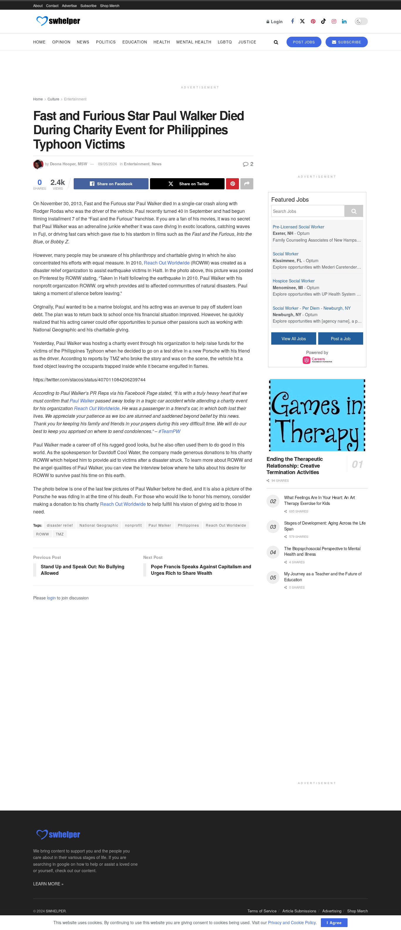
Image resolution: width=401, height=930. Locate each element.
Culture (53, 98)
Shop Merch (109, 5)
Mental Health (193, 42)
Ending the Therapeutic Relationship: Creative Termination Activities (295, 465)
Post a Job (341, 338)
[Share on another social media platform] (246, 183)
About (38, 5)
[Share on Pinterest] (232, 183)
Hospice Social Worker (294, 281)
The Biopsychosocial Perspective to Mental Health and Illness (322, 551)
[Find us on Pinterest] (313, 21)
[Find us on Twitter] (302, 21)
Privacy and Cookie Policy (292, 922)
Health (162, 42)
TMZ (60, 533)
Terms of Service (262, 911)
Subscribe (88, 5)
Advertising (331, 911)
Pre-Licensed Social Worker (298, 227)
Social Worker (286, 254)
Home (39, 42)
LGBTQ (225, 42)
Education (134, 42)
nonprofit (133, 525)
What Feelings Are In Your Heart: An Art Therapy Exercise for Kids (319, 500)
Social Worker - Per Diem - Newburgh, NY (312, 308)
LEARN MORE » (48, 884)
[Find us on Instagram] (334, 21)
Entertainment (75, 98)
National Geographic (99, 525)
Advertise (69, 5)
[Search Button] (276, 41)
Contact (52, 5)
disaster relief (60, 525)
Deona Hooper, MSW (68, 163)
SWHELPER (56, 910)
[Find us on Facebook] (292, 21)
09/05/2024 (107, 163)
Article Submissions (299, 911)
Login (276, 21)
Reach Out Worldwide (167, 262)
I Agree (334, 922)
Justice (247, 42)
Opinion (61, 42)
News (83, 42)
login (51, 598)
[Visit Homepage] (58, 21)
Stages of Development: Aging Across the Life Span (325, 526)
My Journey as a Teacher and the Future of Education (323, 576)
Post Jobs (304, 41)
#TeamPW (169, 431)
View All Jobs (294, 338)
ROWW (42, 533)
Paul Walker (82, 400)
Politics (106, 42)
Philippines (188, 525)
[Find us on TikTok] (323, 21)
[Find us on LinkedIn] (344, 21)
